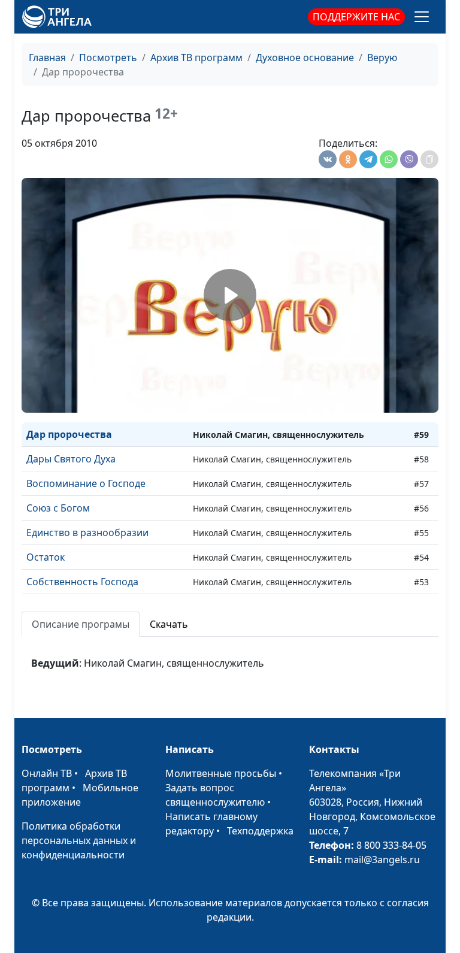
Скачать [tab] (169, 624)
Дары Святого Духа (71, 458)
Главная (47, 57)
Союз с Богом (58, 508)
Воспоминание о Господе (86, 483)
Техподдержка (260, 830)
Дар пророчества (69, 434)
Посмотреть (108, 57)
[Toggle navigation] (421, 17)
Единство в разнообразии (87, 532)
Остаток (45, 557)
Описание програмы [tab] (80, 624)
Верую (382, 57)
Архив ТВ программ (196, 57)
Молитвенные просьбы (220, 773)
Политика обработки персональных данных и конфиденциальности (79, 840)
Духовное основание (305, 57)
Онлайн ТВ (47, 773)
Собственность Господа (82, 581)
